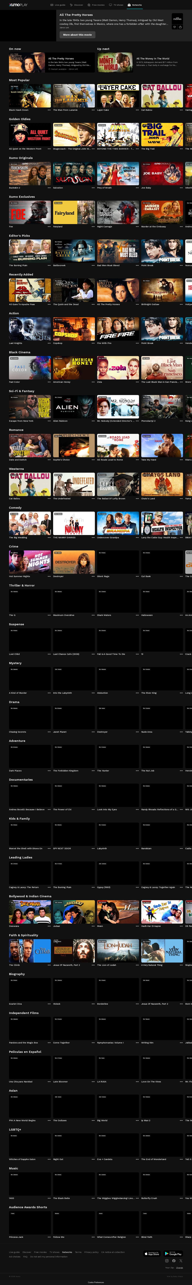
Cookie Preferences (96, 1282)
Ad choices (14, 1256)
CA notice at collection (113, 1252)
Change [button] (179, 1268)
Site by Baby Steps (175, 1276)
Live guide (60, 5)
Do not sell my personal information (48, 1256)
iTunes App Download (152, 1254)
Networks (137, 5)
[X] (181, 1261)
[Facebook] (174, 1261)
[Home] (18, 5)
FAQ (25, 1256)
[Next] (183, 95)
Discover (78, 5)
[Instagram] (167, 1261)
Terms (78, 1252)
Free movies (98, 5)
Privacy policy (91, 1252)
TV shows (118, 5)
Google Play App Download (173, 1254)
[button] (77, 34)
